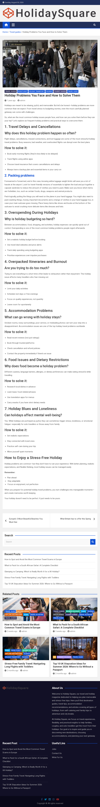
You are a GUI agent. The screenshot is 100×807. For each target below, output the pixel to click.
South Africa (59, 614)
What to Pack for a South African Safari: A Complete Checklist (31, 565)
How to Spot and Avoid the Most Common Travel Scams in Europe (33, 559)
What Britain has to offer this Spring (75, 519)
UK (54, 657)
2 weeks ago (12, 631)
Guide (26, 614)
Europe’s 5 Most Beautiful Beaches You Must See (26, 520)
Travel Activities (36, 614)
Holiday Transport (36, 91)
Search (92, 542)
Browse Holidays (72, 611)
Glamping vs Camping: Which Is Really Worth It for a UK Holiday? (32, 571)
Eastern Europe (23, 611)
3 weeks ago (60, 631)
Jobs (54, 749)
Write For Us (57, 757)
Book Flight (22, 91)
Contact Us (57, 753)
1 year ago (11, 100)
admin (22, 100)
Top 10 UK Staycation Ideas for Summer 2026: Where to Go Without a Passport (39, 584)
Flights (27, 654)
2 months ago (12, 670)
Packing (49, 91)
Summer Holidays (64, 657)
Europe (34, 611)
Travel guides (10, 91)
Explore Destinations (13, 614)
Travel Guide (73, 91)
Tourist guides (60, 91)
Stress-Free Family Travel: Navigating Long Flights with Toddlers (32, 577)
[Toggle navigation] (13, 25)
